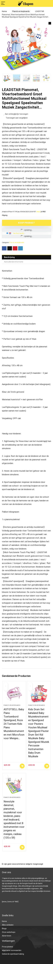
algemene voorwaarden (11, 950)
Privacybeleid (7, 947)
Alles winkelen (8, 925)
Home (4, 11)
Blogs (4, 928)
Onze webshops (8, 932)
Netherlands (18, 233)
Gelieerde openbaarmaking (13, 954)
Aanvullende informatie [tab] (13, 262)
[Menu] (3, 3)
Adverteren (6, 936)
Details (38, 212)
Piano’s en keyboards (21, 11)
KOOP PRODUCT (26, 222)
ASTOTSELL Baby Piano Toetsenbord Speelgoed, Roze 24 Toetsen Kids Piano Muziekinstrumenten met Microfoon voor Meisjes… (14, 724)
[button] (49, 23)
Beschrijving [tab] (9, 257)
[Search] (49, 3)
